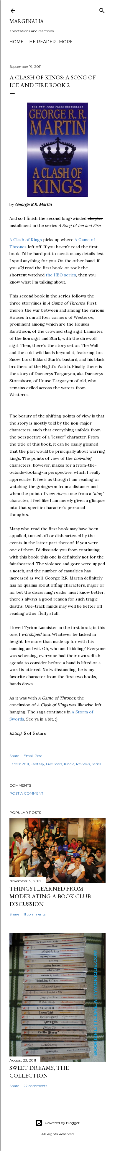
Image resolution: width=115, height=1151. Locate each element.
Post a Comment (26, 793)
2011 (25, 764)
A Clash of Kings (25, 239)
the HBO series (61, 275)
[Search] (102, 9)
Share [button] (14, 755)
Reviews (83, 764)
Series (96, 764)
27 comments (35, 1085)
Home (16, 41)
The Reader (41, 41)
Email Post (33, 755)
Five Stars (54, 764)
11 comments (34, 914)
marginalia (26, 21)
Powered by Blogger (62, 1122)
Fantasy (37, 764)
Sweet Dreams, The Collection (39, 1071)
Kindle (69, 764)
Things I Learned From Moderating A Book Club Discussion (50, 896)
